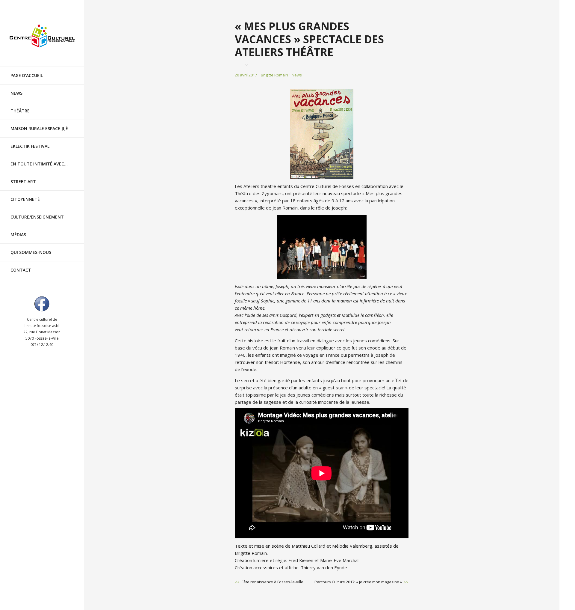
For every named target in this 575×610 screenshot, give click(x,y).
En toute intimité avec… (39, 164)
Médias (18, 234)
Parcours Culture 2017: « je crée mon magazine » (358, 582)
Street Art (23, 181)
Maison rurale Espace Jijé (39, 128)
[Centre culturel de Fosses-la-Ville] (42, 36)
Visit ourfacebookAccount (42, 303)
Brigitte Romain (274, 75)
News (16, 93)
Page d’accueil (26, 75)
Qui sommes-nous (30, 252)
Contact (20, 270)
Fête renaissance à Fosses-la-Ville (272, 582)
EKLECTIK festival (29, 146)
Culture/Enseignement (37, 217)
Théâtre (20, 111)
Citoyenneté (25, 199)
